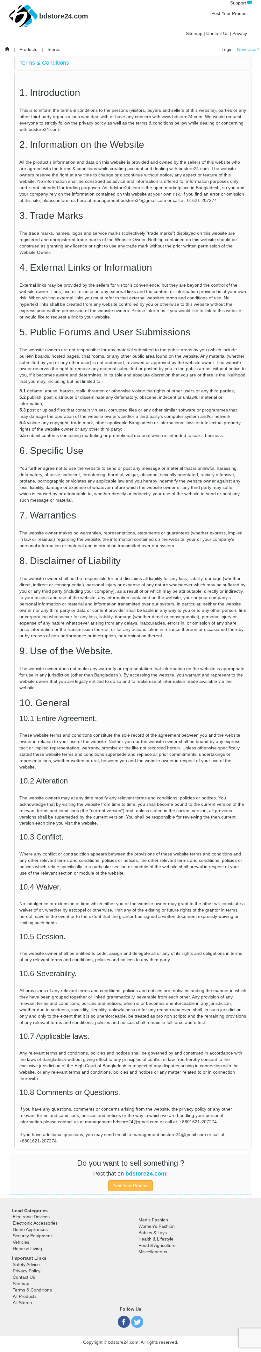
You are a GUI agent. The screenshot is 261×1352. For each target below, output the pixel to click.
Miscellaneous (152, 1251)
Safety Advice (26, 1264)
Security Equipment (32, 1235)
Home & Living (27, 1248)
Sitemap (194, 33)
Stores (53, 49)
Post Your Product (229, 13)
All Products (25, 1296)
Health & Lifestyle (155, 1238)
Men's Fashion (153, 1219)
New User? (248, 49)
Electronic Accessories (35, 1223)
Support (238, 2)
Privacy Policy (26, 1270)
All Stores (22, 1302)
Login (227, 49)
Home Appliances (30, 1229)
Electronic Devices (31, 1216)
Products (28, 49)
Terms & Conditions (32, 1289)
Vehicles (21, 1242)
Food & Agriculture (157, 1245)
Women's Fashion (156, 1226)
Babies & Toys (152, 1232)
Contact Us (217, 33)
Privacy (239, 33)
